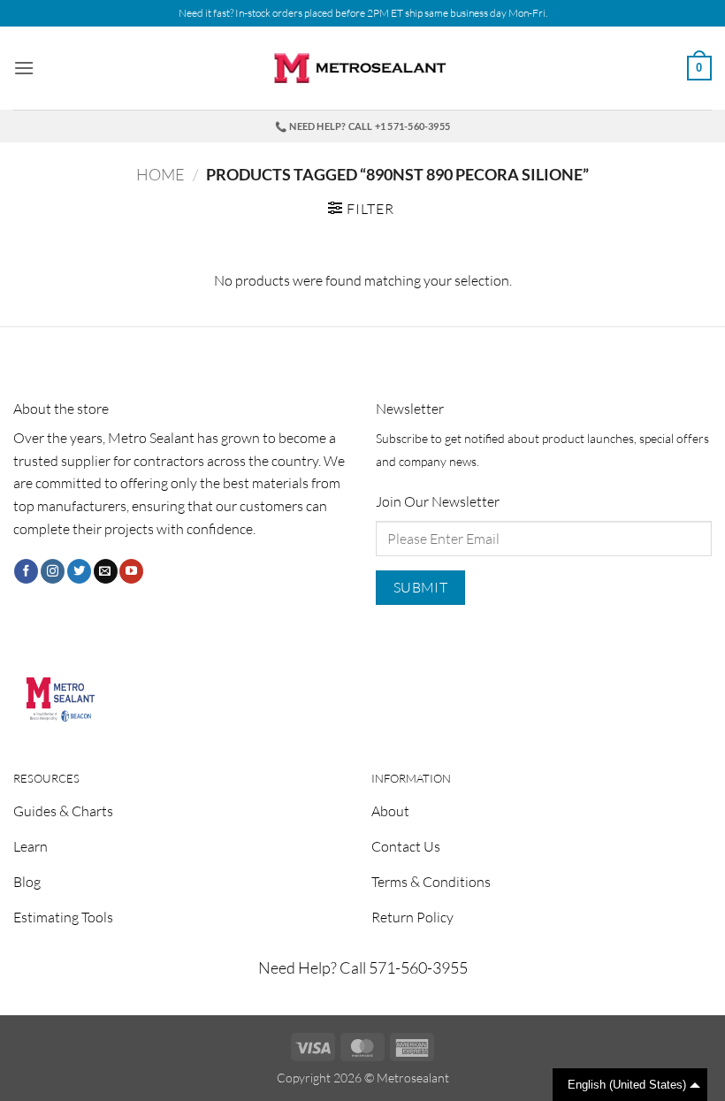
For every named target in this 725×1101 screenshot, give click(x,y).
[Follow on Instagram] (53, 571)
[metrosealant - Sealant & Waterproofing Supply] (362, 68)
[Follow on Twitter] (79, 571)
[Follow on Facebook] (26, 571)
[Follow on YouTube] (131, 571)
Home (160, 174)
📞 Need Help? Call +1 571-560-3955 (362, 126)
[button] (23, 67)
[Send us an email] (106, 571)
